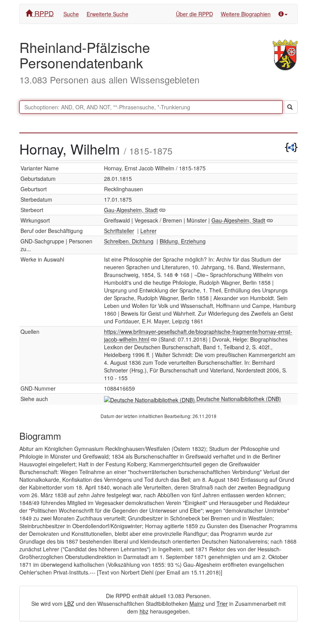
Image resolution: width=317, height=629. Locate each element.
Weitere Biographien (246, 14)
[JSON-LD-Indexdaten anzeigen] (291, 145)
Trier (222, 603)
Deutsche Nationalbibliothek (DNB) (238, 399)
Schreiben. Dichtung (128, 241)
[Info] (282, 14)
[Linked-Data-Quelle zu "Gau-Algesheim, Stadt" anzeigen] (162, 210)
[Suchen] (290, 107)
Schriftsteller (119, 231)
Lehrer (148, 231)
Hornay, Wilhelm (71, 148)
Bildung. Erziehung (183, 241)
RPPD (43, 13)
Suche (71, 14)
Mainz (196, 603)
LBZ (69, 603)
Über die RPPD (194, 14)
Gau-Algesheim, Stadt (131, 210)
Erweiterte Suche (107, 14)
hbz (144, 611)
